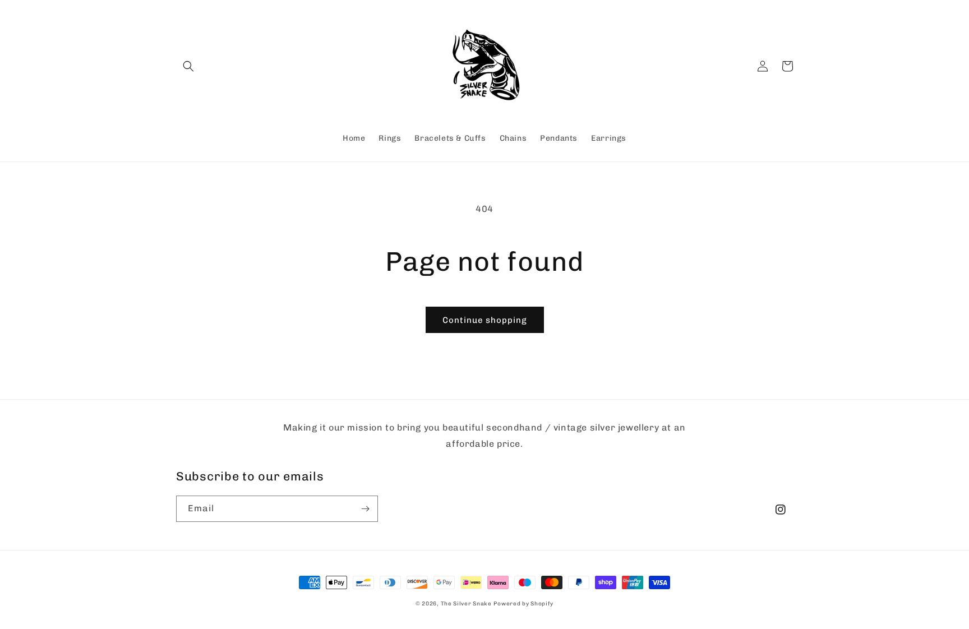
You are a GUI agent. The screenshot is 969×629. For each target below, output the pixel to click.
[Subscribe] (365, 509)
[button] (188, 66)
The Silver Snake (466, 603)
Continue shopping (484, 320)
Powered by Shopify (523, 603)
